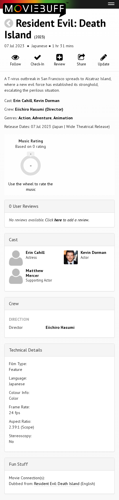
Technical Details (25, 350)
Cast (13, 239)
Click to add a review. (67, 219)
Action (24, 117)
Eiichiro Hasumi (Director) (39, 109)
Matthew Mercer (34, 273)
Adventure (42, 117)
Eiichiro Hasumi (60, 327)
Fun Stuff (18, 464)
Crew (14, 303)
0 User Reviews (23, 206)
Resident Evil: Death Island (55, 28)
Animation (63, 117)
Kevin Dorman (47, 100)
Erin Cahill (22, 100)
